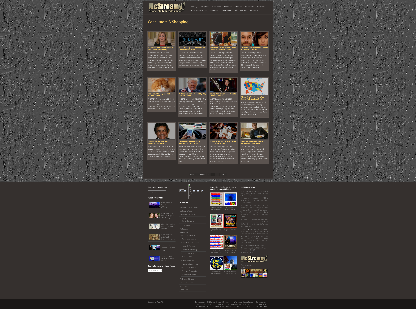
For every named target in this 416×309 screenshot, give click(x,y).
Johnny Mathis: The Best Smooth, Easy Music (158, 142)
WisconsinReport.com (203, 306)
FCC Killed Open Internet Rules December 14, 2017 (192, 49)
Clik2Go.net (211, 302)
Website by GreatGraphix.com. (256, 306)
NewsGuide (249, 7)
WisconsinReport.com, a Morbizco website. (230, 272)
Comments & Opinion (189, 239)
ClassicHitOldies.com (223, 302)
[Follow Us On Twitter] (186, 192)
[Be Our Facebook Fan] (182, 192)
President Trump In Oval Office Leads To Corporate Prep (223, 49)
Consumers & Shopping (190, 242)
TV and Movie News (189, 275)
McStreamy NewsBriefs (188, 215)
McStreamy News (186, 211)
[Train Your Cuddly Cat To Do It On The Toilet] (161, 85)
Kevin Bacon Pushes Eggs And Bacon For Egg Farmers (253, 142)
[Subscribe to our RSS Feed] (199, 192)
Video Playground (240, 10)
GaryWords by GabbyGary (189, 207)
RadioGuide (216, 7)
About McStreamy (188, 235)
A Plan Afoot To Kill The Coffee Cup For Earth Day (223, 142)
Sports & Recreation (189, 267)
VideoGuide (228, 7)
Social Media (227, 10)
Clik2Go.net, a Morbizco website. (230, 208)
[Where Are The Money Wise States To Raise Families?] (254, 86)
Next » (223, 174)
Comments (244, 229)
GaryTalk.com (237, 302)
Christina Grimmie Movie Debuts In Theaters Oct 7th (254, 49)
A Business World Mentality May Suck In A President (192, 95)
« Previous (201, 174)
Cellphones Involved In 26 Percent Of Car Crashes (189, 142)
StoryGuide (205, 7)
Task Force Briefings (187, 279)
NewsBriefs (261, 7)
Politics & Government (190, 264)
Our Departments (186, 225)
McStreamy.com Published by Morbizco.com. (228, 306)
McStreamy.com (248, 304)
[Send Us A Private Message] (203, 192)
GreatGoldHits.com (204, 304)
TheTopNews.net (261, 304)
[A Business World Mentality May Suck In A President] (192, 85)
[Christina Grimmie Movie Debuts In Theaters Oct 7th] (254, 39)
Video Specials (185, 286)
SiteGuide (238, 7)
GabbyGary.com (248, 302)
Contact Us (254, 10)
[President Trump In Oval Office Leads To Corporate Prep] (223, 39)
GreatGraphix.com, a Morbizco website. (216, 251)
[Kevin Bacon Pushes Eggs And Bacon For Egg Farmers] (254, 131)
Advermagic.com (199, 302)
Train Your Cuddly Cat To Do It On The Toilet (160, 95)
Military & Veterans (188, 253)
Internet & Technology (189, 250)
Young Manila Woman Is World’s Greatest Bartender (223, 95)
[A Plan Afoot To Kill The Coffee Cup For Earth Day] (223, 131)
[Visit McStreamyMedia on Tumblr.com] (195, 192)
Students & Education (189, 271)
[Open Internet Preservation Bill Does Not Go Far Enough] (161, 39)
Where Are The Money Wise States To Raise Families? (252, 98)
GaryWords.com (261, 302)
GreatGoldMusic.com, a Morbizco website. (230, 230)
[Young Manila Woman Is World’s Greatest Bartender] (223, 85)
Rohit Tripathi (161, 302)
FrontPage (194, 7)
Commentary (215, 10)
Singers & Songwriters (198, 10)
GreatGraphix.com (234, 304)
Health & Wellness (188, 246)
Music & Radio (187, 257)
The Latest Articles (186, 283)
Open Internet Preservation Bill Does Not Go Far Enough (161, 49)
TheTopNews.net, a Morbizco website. (216, 272)
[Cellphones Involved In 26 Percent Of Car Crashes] (192, 131)
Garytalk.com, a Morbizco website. (216, 230)
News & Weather (188, 260)
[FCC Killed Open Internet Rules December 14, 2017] (192, 39)
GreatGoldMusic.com (219, 304)
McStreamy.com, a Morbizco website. (230, 251)
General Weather (188, 221)
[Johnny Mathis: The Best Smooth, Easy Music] (161, 131)
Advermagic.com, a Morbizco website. (216, 208)
